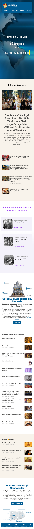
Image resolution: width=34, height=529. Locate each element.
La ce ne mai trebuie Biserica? (21, 258)
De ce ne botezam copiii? (21, 239)
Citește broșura (18, 227)
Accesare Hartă (17, 503)
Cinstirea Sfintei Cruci (21, 221)
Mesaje (22, 10)
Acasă (6, 10)
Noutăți (29, 10)
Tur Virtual (17, 322)
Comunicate (13, 10)
